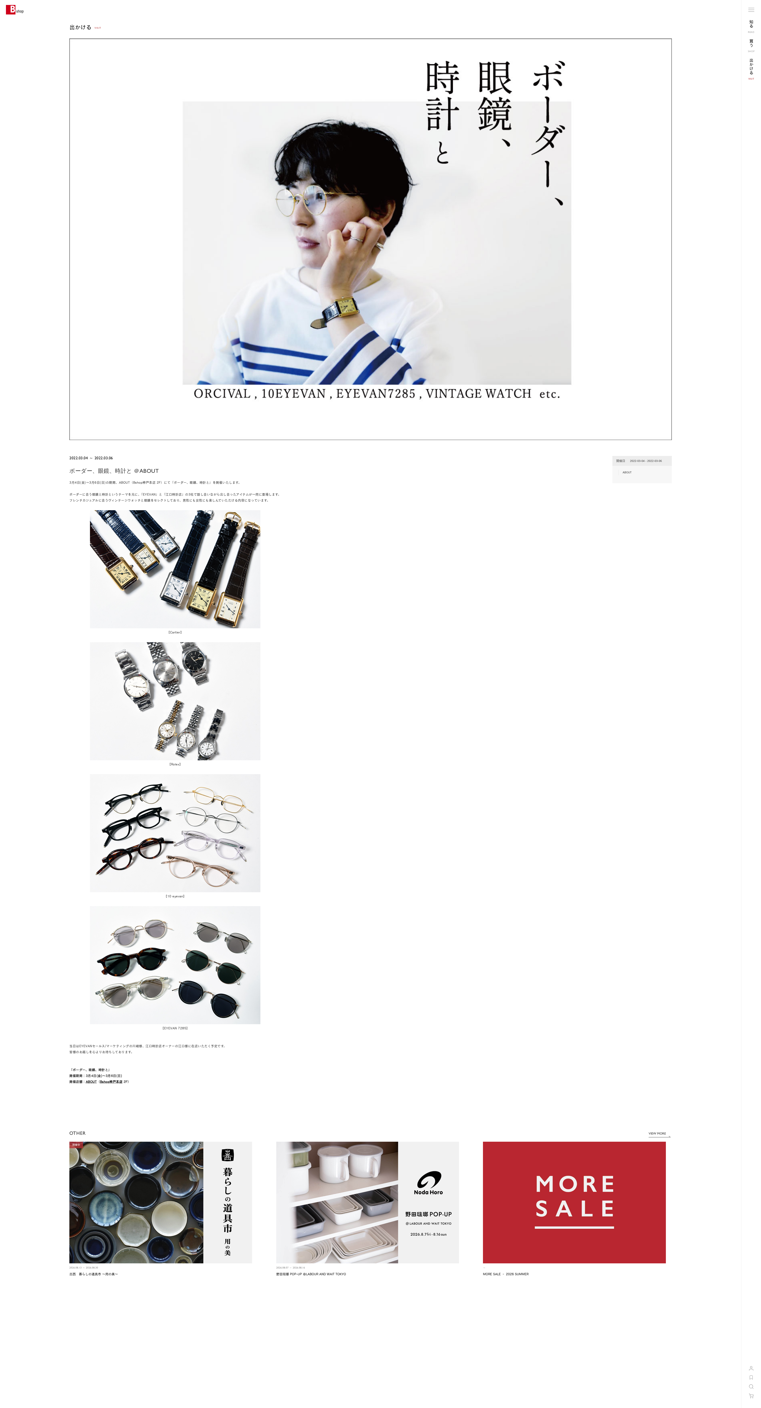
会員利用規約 (185, 1333)
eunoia (522, 1363)
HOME (73, 1293)
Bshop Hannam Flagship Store (534, 1351)
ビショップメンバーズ (190, 1327)
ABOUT (91, 1081)
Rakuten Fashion (527, 1339)
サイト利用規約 (403, 1327)
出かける (87, 1293)
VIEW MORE (657, 1133)
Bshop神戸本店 (111, 1081)
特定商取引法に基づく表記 (409, 1333)
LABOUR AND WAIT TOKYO (533, 1357)
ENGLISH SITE (77, 1398)
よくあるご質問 (77, 1333)
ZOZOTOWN (525, 1327)
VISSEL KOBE (526, 1375)
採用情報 (294, 1333)
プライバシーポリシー (407, 1339)
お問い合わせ (76, 1339)
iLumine (522, 1333)
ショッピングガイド (80, 1327)
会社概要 (294, 1327)
